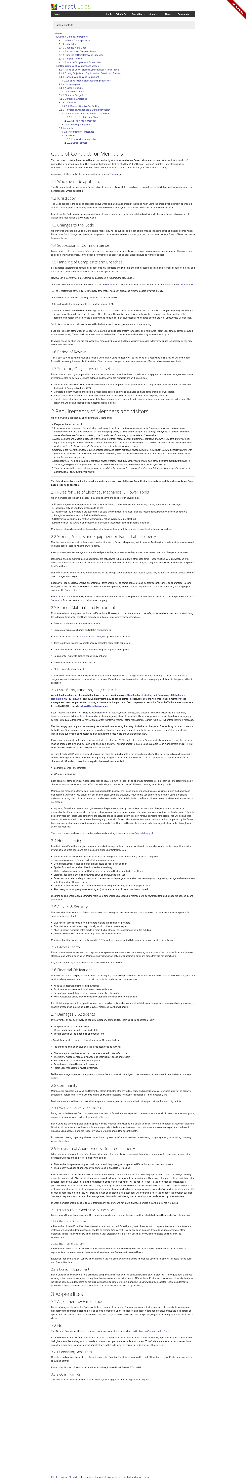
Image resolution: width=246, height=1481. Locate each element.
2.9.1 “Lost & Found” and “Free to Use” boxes (86, 113)
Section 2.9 (56, 600)
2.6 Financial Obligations (73, 95)
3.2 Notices (69, 135)
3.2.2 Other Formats (77, 142)
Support (153, 14)
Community (183, 14)
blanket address (185, 284)
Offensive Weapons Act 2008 (86, 636)
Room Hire (137, 14)
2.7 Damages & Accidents (74, 98)
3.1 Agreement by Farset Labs (79, 131)
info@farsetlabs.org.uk (142, 833)
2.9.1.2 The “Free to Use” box (81, 120)
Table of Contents (64, 25)
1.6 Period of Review (71, 58)
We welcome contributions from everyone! (129, 1477)
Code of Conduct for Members (73, 36)
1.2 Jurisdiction (68, 44)
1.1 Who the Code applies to (75, 40)
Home (57, 14)
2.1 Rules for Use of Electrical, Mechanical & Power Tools (90, 69)
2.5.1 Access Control (74, 91)
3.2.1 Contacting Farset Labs (81, 139)
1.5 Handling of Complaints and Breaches (82, 55)
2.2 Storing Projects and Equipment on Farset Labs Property (91, 73)
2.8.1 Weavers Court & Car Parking (82, 106)
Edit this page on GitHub (63, 1477)
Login (109, 14)
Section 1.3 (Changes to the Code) (152, 1331)
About (168, 14)
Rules (113, 174)
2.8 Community (68, 102)
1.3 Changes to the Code (73, 47)
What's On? (122, 14)
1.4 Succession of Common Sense (78, 51)
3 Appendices (68, 128)
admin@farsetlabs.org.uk (93, 706)
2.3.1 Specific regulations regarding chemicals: (87, 80)
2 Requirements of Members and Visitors (78, 66)
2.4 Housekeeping (70, 84)
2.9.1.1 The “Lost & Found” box (82, 117)
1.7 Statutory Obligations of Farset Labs (81, 62)
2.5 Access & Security (72, 87)
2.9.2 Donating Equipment (77, 124)
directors (110, 284)
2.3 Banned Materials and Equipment (80, 76)
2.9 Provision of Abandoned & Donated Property (85, 109)
